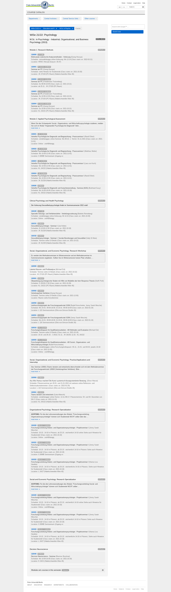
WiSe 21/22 (35, 28)
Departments (34, 18)
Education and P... (49, 28)
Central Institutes (50, 18)
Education (38, 585)
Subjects (131, 7)
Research (48, 585)
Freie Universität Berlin (35, 582)
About (29, 585)
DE (120, 7)
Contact (129, 3)
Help (143, 3)
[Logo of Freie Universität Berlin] (40, 5)
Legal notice (137, 3)
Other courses (90, 18)
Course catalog (36, 12)
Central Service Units (71, 18)
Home (123, 3)
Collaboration (71, 585)
